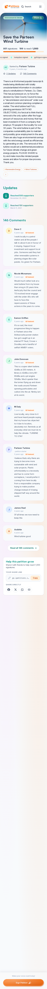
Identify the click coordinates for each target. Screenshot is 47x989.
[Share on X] (15, 589)
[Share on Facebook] (9, 589)
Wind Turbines (30, 169)
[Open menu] (40, 6)
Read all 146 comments (23, 548)
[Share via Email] (29, 589)
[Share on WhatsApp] (22, 589)
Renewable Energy (12, 169)
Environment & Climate (13, 18)
